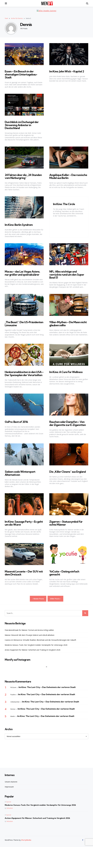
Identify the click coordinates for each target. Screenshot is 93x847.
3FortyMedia (26, 840)
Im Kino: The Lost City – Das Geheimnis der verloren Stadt (47, 687)
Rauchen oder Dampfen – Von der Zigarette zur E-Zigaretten (67, 423)
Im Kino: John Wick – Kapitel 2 (66, 71)
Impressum (9, 787)
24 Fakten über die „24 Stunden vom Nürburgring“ (23, 176)
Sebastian (10, 808)
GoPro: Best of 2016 (16, 422)
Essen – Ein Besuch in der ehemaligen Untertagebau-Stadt (21, 74)
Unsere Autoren (11, 782)
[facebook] (83, 840)
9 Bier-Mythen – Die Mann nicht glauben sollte (68, 323)
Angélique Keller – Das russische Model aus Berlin (68, 176)
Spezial (8, 802)
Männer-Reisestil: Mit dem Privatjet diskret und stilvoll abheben (29, 635)
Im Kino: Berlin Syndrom (19, 224)
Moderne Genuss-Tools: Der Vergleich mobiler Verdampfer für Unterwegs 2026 (36, 645)
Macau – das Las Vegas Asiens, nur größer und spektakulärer (22, 273)
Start (6, 18)
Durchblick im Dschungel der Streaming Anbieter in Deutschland (22, 125)
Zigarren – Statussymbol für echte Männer (65, 523)
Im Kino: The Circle (64, 204)
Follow (47, 671)
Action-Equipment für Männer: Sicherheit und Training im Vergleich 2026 (32, 650)
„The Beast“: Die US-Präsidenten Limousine (24, 323)
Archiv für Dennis (17, 18)
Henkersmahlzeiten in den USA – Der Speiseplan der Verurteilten (24, 373)
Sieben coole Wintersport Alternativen (20, 473)
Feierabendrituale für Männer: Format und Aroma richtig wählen (29, 630)
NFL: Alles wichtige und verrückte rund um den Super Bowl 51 (66, 274)
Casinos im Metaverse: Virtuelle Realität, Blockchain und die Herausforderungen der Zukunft (40, 640)
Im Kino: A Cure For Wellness (66, 372)
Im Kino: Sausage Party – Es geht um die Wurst (24, 523)
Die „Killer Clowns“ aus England (67, 471)
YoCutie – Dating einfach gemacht (64, 573)
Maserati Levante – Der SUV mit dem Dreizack (24, 573)
